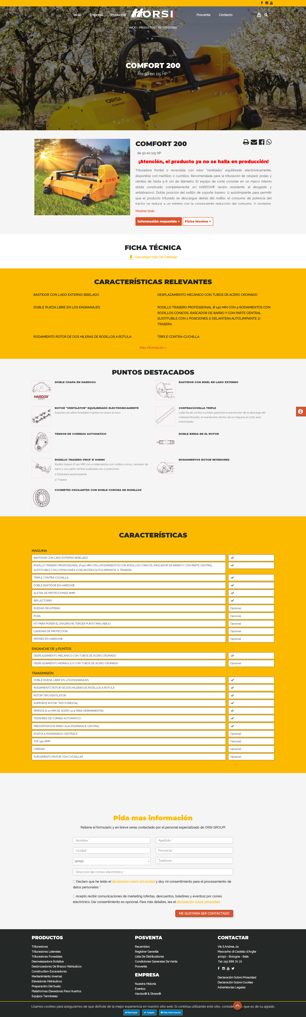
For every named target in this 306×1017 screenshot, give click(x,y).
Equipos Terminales (45, 996)
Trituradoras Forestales (47, 956)
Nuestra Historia (145, 983)
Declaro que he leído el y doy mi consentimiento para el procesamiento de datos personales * (152, 884)
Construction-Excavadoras (49, 971)
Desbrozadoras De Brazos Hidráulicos (57, 966)
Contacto (226, 15)
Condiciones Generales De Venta (156, 961)
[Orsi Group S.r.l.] (153, 15)
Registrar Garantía (146, 951)
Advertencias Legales (232, 987)
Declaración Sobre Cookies (235, 982)
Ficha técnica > (198, 221)
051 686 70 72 (232, 961)
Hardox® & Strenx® (148, 993)
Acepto (150, 1012)
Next (125, 177)
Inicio (77, 15)
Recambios (142, 946)
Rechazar (132, 1012)
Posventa (203, 15)
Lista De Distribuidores (149, 956)
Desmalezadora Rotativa (48, 961)
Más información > (153, 347)
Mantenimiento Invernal (47, 976)
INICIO (133, 27)
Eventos (140, 988)
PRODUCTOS (147, 27)
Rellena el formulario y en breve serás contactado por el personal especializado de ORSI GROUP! (153, 827)
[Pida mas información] (300, 412)
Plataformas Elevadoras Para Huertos (56, 991)
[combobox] (111, 861)
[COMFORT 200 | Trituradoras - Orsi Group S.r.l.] (245, 143)
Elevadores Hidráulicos (47, 981)
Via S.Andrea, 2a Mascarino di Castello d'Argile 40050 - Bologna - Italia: (237, 954)
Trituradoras (40, 946)
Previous (39, 177)
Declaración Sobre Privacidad (237, 977)
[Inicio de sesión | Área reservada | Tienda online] (259, 15)
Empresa (96, 15)
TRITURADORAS (167, 27)
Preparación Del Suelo (46, 986)
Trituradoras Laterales (46, 951)
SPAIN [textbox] (79, 861)
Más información (172, 1012)
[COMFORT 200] (82, 177)
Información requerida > (159, 221)
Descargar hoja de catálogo (156, 257)
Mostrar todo (145, 211)
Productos (118, 15)
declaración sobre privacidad (133, 881)
